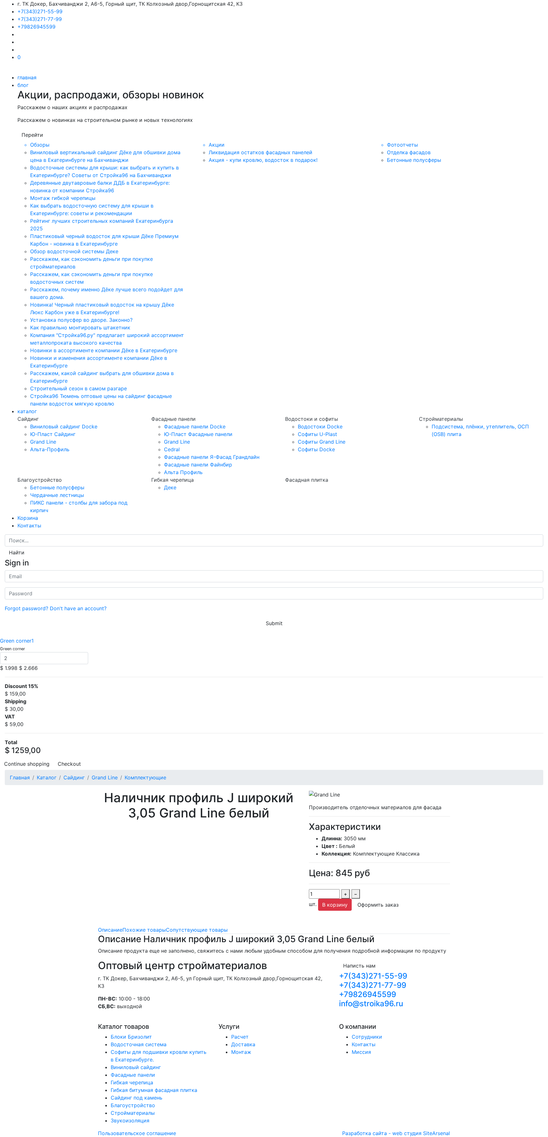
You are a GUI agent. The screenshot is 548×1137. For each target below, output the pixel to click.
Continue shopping (26, 764)
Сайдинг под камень (136, 1097)
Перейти (32, 135)
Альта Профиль (183, 472)
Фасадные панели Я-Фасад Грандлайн (211, 457)
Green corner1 (17, 641)
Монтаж (241, 1052)
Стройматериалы (133, 1113)
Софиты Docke (316, 449)
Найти (16, 552)
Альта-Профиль (49, 449)
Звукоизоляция (130, 1120)
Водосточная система (138, 1044)
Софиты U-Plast (317, 434)
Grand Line (43, 442)
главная (26, 77)
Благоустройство (133, 1105)
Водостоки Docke (320, 426)
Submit (274, 623)
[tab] (110, 930)
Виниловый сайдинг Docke (63, 426)
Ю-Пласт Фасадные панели (198, 434)
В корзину (335, 905)
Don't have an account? (78, 608)
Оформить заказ (378, 905)
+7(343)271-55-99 (39, 11)
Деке (170, 487)
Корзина (27, 518)
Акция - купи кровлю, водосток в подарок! (263, 160)
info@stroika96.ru (371, 1003)
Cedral (172, 449)
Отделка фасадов (409, 152)
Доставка (243, 1044)
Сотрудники (367, 1037)
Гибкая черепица (132, 1082)
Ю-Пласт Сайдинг (52, 434)
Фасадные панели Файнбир (198, 464)
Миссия (361, 1052)
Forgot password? (26, 608)
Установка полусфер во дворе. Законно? (81, 320)
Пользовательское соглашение (137, 1133)
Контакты (29, 525)
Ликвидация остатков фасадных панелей (260, 152)
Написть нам (359, 965)
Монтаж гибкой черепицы (62, 198)
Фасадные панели (133, 1075)
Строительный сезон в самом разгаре (78, 388)
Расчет (240, 1037)
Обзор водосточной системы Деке (74, 251)
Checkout (69, 764)
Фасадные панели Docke (194, 426)
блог (23, 85)
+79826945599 (36, 26)
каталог (27, 411)
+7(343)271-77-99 (39, 19)
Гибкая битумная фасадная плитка (154, 1090)
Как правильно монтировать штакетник (80, 327)
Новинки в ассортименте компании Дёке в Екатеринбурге (103, 350)
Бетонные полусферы (414, 160)
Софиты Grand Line (321, 442)
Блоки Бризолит (131, 1037)
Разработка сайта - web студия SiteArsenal (396, 1133)
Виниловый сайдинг (136, 1067)
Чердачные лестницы (57, 495)
